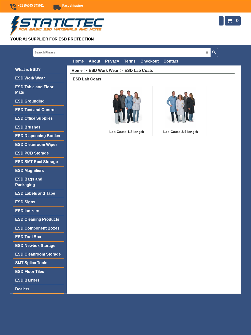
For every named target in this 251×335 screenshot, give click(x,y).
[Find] (214, 52)
